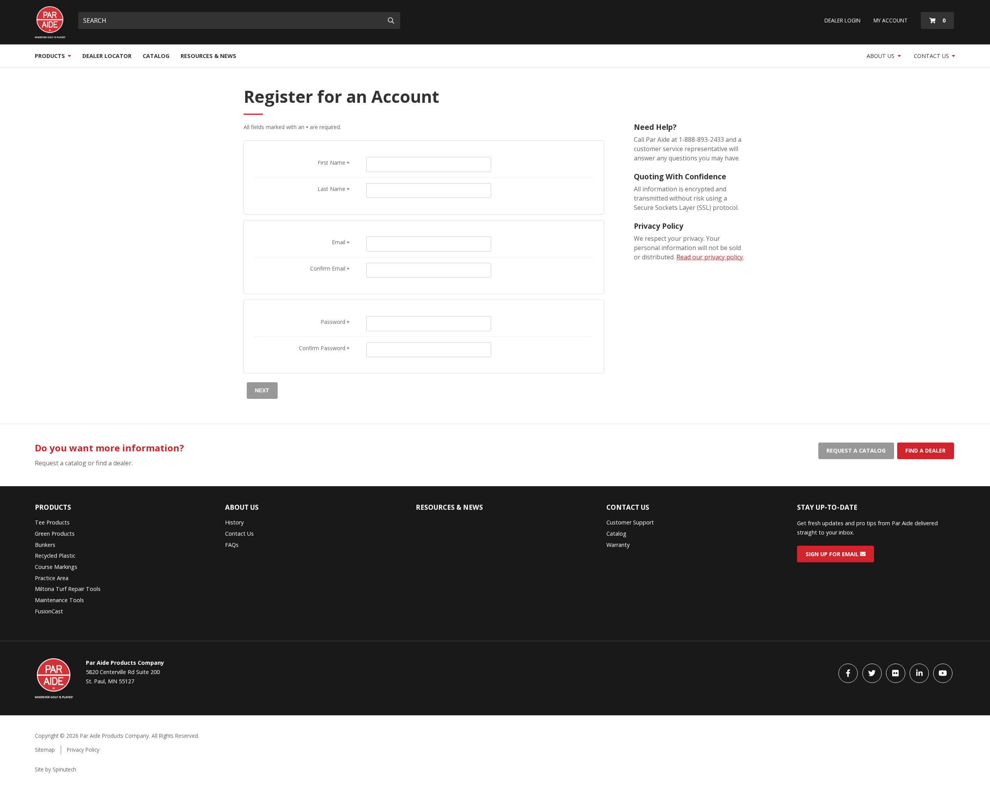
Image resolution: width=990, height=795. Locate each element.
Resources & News (208, 56)
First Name (333, 162)
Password (335, 321)
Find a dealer (925, 450)
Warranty (618, 544)
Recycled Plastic (55, 555)
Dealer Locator (106, 56)
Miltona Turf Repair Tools (68, 588)
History (234, 522)
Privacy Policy (83, 749)
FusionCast (49, 611)
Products (51, 56)
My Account (891, 20)
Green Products (55, 533)
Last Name (333, 188)
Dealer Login (842, 20)
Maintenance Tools (59, 600)
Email (340, 242)
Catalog (156, 56)
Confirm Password (324, 348)
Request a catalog (856, 450)
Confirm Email (329, 268)
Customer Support (630, 522)
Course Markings (56, 566)
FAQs (232, 544)
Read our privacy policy (709, 257)
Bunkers (45, 544)
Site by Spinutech (55, 769)
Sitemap (45, 749)
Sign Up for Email (833, 554)
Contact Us (932, 56)
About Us (881, 56)
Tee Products (52, 522)
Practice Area (51, 578)
